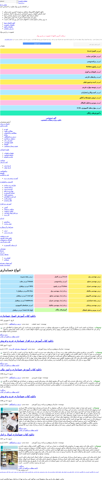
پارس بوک (11, 472)
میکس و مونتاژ (9, 209)
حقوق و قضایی (9, 153)
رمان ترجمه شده (43, 472)
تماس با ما (3, 5)
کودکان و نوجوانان (6, 240)
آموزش (94, 51)
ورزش (2, 252)
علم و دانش (4, 126)
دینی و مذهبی (4, 236)
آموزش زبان (8, 140)
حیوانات (6, 260)
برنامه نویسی (8, 187)
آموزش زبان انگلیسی (84, 472)
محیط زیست (4, 254)
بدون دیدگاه (4, 335)
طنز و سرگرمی (5, 242)
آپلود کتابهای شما (9, 23)
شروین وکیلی (24, 472)
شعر (20, 472)
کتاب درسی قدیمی (4, 472)
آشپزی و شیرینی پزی (11, 178)
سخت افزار (8, 198)
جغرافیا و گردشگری (6, 227)
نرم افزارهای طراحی (11, 213)
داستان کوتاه (58, 472)
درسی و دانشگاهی (10, 137)
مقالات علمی (8, 131)
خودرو (6, 129)
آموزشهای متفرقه (6, 263)
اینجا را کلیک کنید (8, 39)
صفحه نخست (22, 1)
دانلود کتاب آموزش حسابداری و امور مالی (21, 369)
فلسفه (2, 173)
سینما (2, 250)
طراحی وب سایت (10, 185)
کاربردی (6, 215)
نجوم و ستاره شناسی (11, 146)
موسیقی (3, 249)
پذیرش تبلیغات (9, 28)
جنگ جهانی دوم (70, 472)
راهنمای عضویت (9, 25)
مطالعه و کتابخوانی (10, 133)
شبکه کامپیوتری (9, 193)
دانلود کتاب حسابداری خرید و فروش (18, 396)
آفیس (6, 207)
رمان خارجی (36, 472)
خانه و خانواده (8, 157)
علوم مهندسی (8, 142)
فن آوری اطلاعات (10, 197)
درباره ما (21, 3)
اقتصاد (6, 144)
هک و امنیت (8, 200)
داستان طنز (64, 472)
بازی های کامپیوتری (10, 245)
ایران (5, 231)
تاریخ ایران (7, 166)
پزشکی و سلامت (9, 138)
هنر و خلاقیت (4, 175)
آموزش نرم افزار (5, 204)
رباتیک (6, 135)
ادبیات (2, 218)
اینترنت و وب (8, 189)
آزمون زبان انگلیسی (94, 472)
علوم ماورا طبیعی (6, 238)
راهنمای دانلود (8, 27)
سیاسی (2, 160)
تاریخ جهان (7, 167)
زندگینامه (7, 222)
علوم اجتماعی (4, 149)
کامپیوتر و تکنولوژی (6, 182)
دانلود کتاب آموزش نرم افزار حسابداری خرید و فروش (26, 341)
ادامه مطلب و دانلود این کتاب (9, 336)
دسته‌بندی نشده (5, 265)
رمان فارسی (30, 472)
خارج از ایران (8, 232)
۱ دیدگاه (2, 390)
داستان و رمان (5, 124)
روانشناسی (3, 171)
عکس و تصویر (8, 211)
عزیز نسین (16, 472)
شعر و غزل (7, 224)
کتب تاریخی (4, 162)
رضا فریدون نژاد (51, 472)
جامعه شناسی (8, 155)
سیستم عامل (8, 195)
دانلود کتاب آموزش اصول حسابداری (18, 316)
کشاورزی (7, 258)
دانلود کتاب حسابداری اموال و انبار (17, 434)
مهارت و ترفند (8, 191)
